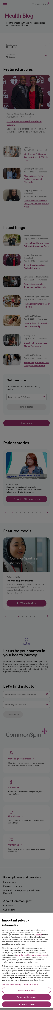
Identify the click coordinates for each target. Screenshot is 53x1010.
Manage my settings (26, 990)
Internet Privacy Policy (11, 984)
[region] (26, 961)
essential (38, 935)
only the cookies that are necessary (31, 955)
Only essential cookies (26, 997)
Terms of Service (30, 984)
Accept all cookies (26, 1004)
